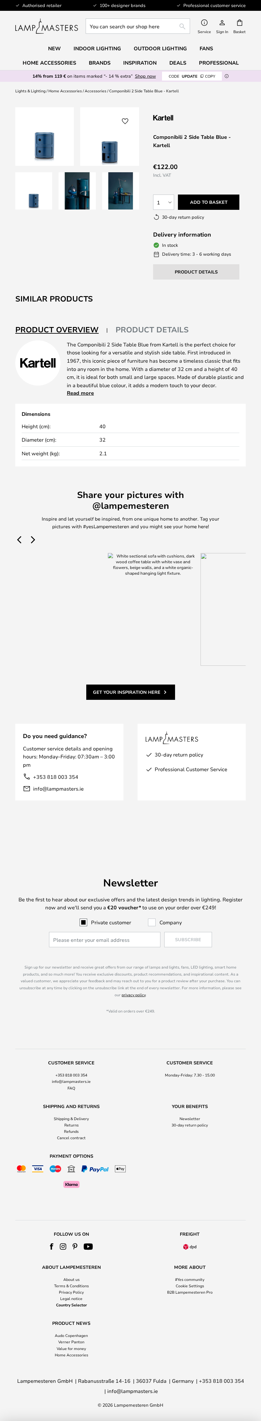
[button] (33, 190)
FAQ (71, 1088)
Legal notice (71, 1298)
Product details (152, 329)
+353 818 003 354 (55, 776)
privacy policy (133, 994)
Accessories (95, 90)
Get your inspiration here (126, 692)
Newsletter (190, 1118)
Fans (206, 48)
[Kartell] (185, 117)
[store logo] (46, 26)
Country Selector (71, 1304)
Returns (71, 1124)
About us (71, 1279)
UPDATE (192, 76)
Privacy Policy (71, 1292)
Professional (219, 62)
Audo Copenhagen (71, 1335)
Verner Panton (71, 1341)
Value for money (71, 1348)
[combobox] (138, 26)
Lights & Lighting (30, 90)
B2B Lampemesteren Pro (190, 1292)
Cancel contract (71, 1137)
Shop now (145, 76)
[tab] (61, 330)
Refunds (71, 1131)
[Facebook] (51, 1246)
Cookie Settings (190, 1285)
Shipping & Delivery (71, 1118)
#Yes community (189, 1279)
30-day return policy (190, 1124)
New (54, 48)
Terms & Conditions (71, 1285)
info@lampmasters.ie (58, 788)
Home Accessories (65, 90)
